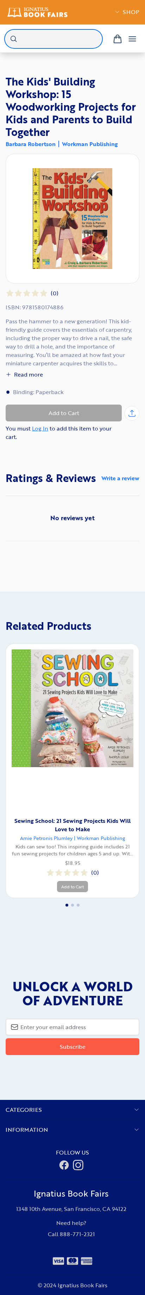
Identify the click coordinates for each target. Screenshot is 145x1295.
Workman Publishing (90, 144)
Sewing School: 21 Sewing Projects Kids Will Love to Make (72, 825)
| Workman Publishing (99, 838)
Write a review (120, 478)
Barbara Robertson (31, 144)
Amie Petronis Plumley (46, 838)
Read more (28, 374)
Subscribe (73, 1046)
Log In (40, 428)
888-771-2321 (77, 1234)
